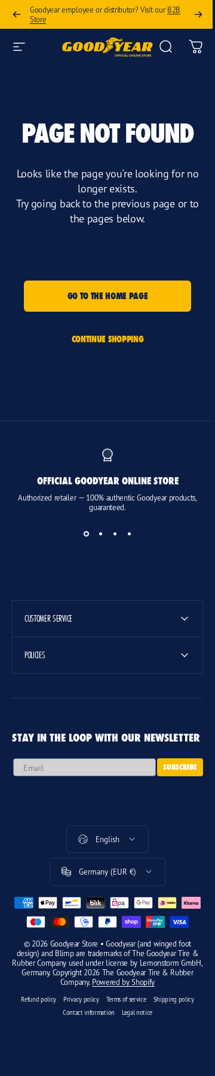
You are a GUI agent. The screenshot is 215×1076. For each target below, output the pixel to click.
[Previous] (17, 14)
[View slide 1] (86, 533)
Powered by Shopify (131, 1013)
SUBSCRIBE (171, 779)
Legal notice (132, 1044)
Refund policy (34, 1030)
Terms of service (122, 1030)
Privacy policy (77, 1030)
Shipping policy (169, 1030)
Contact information (84, 1044)
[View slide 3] (115, 533)
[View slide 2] (100, 533)
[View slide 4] (129, 533)
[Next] (198, 14)
